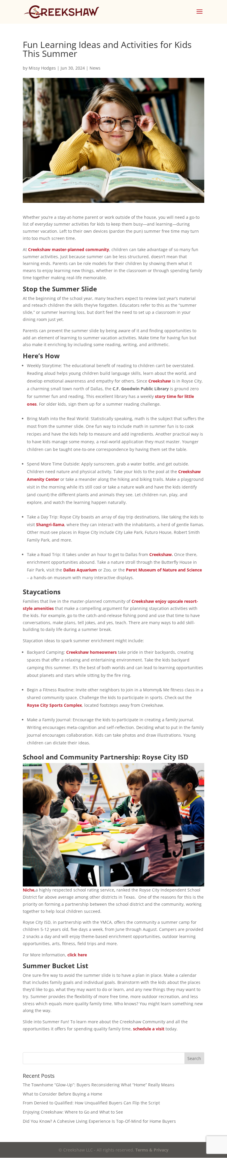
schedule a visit (148, 1029)
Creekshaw (159, 381)
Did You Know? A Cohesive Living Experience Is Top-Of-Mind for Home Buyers (99, 1121)
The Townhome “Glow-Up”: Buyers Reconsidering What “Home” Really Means (98, 1085)
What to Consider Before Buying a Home (62, 1094)
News (95, 68)
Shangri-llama (50, 524)
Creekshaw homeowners (91, 652)
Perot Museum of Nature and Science (164, 570)
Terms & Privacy (151, 1150)
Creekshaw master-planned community (68, 249)
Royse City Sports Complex (54, 705)
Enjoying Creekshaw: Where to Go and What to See (73, 1112)
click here (77, 955)
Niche (28, 890)
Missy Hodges (42, 68)
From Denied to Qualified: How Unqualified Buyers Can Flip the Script (91, 1103)
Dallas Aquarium (80, 570)
